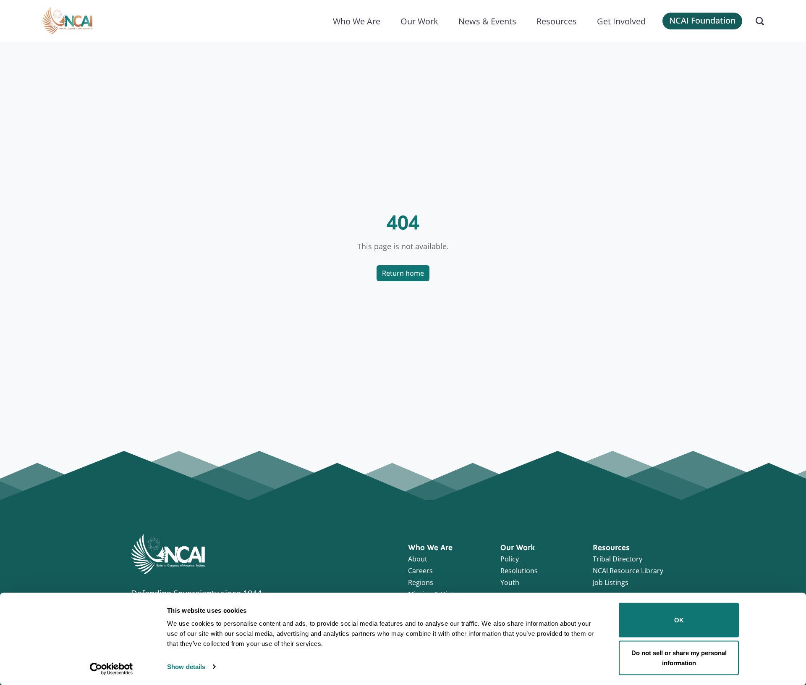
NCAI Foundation (702, 20)
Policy (509, 559)
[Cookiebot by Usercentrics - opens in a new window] (111, 668)
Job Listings (610, 582)
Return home (403, 273)
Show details (186, 666)
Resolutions (519, 570)
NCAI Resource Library (628, 570)
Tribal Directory (617, 559)
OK (679, 620)
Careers (420, 570)
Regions (420, 582)
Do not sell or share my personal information (679, 657)
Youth (509, 582)
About (417, 559)
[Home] (67, 21)
